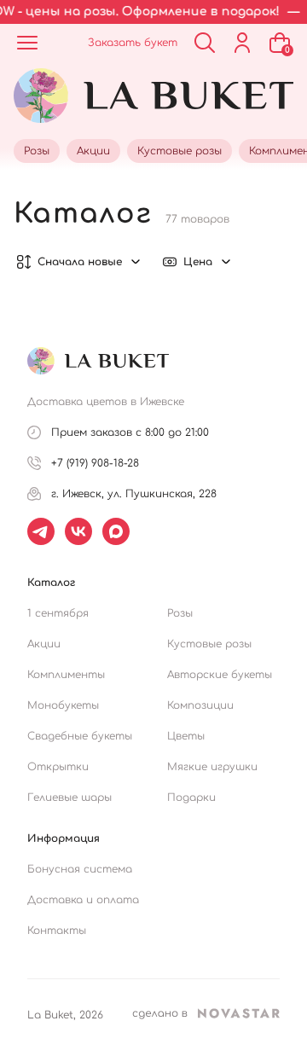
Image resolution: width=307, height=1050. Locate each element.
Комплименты (66, 675)
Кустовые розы (209, 644)
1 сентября (58, 613)
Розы (180, 613)
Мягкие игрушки (212, 767)
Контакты (56, 931)
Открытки (58, 767)
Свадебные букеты (79, 736)
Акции (44, 644)
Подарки (191, 797)
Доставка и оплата (83, 900)
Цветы (186, 736)
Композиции (200, 705)
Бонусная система (79, 869)
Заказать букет (132, 43)
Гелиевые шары (69, 797)
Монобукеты (63, 705)
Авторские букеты (219, 675)
